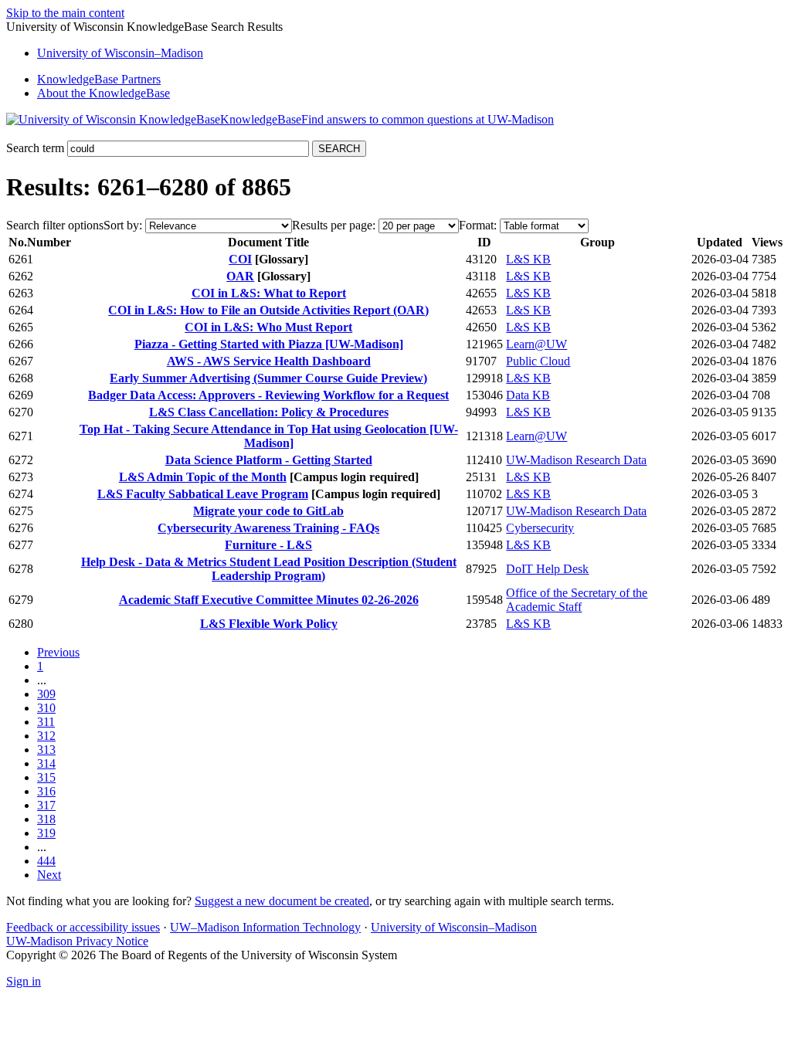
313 (46, 749)
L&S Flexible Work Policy (269, 623)
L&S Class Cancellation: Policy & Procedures (269, 412)
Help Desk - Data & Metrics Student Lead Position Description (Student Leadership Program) (269, 568)
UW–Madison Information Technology (265, 927)
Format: (478, 225)
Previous (58, 652)
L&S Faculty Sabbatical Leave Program (202, 493)
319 (46, 833)
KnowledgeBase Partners (99, 79)
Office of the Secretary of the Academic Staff (576, 599)
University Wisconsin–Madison (120, 52)
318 (46, 819)
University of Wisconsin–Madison (454, 927)
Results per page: (333, 225)
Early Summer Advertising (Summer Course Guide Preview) (268, 378)
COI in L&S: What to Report (269, 293)
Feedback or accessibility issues (83, 927)
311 (46, 721)
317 (46, 805)
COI (240, 259)
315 (46, 777)
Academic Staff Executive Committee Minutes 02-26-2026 (269, 599)
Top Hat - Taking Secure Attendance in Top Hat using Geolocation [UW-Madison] (269, 435)
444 (46, 860)
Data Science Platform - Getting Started (268, 459)
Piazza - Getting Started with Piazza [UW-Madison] (268, 344)
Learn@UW (536, 344)
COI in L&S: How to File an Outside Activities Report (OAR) (268, 310)
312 (46, 735)
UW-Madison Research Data (576, 459)
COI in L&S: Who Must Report (268, 327)
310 (46, 707)
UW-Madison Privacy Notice (77, 941)
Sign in (23, 981)
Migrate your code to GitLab (268, 510)
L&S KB (528, 259)
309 (46, 694)
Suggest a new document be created (282, 900)
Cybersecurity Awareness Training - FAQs (268, 527)
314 (46, 763)
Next (49, 874)
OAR (240, 276)
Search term (35, 147)
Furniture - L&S (268, 544)
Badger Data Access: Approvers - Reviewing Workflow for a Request (268, 395)
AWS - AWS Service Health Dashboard (269, 361)
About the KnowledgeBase (103, 93)
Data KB (528, 395)
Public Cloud (538, 361)
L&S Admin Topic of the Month (203, 476)
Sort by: (123, 225)
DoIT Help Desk (547, 568)
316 (46, 791)
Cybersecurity (540, 527)
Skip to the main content (65, 12)
